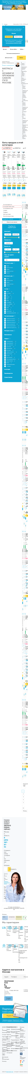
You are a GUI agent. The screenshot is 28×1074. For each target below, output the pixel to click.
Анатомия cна (9, 1071)
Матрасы (13, 1029)
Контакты (4, 1032)
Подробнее (4, 185)
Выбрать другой (18, 36)
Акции (8, 1029)
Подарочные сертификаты (10, 1044)
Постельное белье (14, 1043)
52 (23, 808)
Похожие (4, 173)
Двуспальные (19, 1048)
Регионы (4, 1061)
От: (5, 234)
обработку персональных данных (16, 1021)
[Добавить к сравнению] (3, 191)
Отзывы (4, 1034)
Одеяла (17, 1040)
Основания (18, 1029)
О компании (4, 1030)
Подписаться (11, 1016)
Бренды (21, 57)
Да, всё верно (9, 36)
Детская (5, 49)
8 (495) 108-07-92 (14, 990)
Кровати (13, 1045)
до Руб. (7, 148)
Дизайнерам (10, 1050)
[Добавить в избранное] (5, 191)
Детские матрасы (13, 1032)
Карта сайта (3, 1054)
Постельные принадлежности (13, 53)
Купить (24, 348)
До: (13, 234)
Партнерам (5, 1036)
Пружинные (14, 1050)
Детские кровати (18, 1043)
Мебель (22, 49)
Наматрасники (14, 1035)
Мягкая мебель (13, 49)
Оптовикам (9, 1052)
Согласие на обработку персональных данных (5, 1049)
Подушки (13, 1040)
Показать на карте (8, 998)
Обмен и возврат (9, 1032)
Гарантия (9, 1034)
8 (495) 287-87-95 (6, 842)
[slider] (4, 237)
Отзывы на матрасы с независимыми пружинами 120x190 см (14, 908)
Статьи (8, 1041)
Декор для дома (8, 57)
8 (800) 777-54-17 (22, 1031)
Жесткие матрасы (18, 1046)
